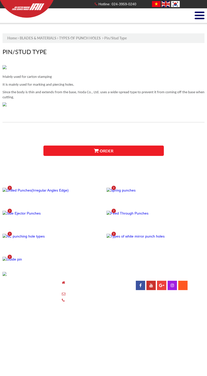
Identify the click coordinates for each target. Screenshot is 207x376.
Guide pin (19, 250)
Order (106, 150)
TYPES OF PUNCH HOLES (80, 38)
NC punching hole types (37, 227)
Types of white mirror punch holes (156, 227)
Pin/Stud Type (115, 38)
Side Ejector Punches (34, 204)
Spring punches (131, 181)
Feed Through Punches (140, 204)
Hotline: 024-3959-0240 (116, 4)
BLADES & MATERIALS (38, 38)
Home (12, 38)
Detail (17, 188)
